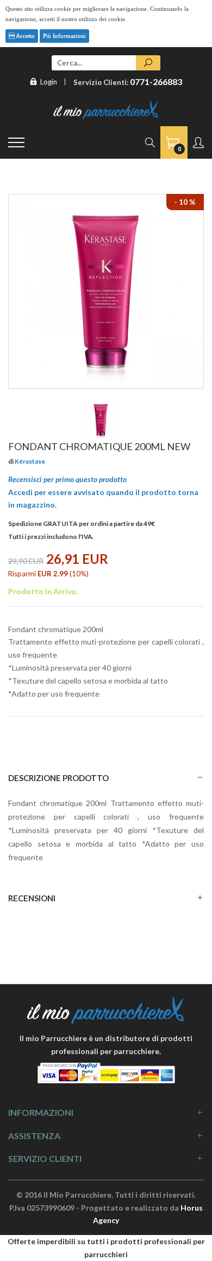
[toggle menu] (16, 142)
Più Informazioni (64, 35)
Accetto (25, 35)
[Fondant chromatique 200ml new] (100, 420)
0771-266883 (156, 81)
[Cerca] (148, 62)
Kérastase (30, 461)
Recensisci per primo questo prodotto (67, 479)
